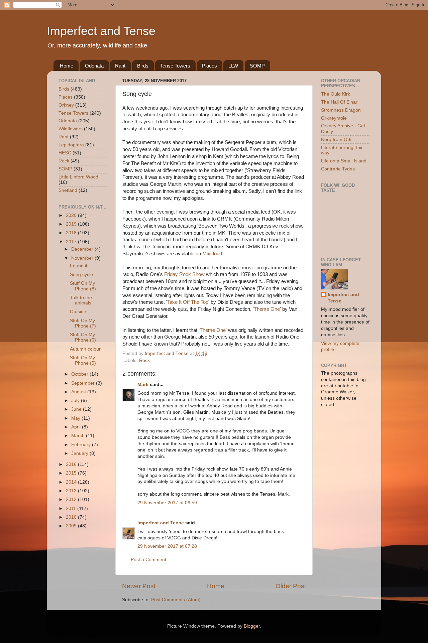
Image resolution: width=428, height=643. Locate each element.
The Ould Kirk (335, 94)
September (83, 383)
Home (66, 66)
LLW (233, 66)
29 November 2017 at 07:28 (167, 546)
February (81, 444)
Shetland (68, 190)
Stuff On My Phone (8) (83, 286)
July (76, 400)
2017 (72, 241)
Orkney (66, 105)
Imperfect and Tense (101, 31)
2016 (72, 464)
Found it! (79, 265)
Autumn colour (85, 349)
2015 (72, 473)
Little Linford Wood (78, 176)
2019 (72, 224)
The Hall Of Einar (339, 102)
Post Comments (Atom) (176, 599)
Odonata (94, 66)
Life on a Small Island (343, 160)
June (77, 409)
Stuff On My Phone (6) (83, 337)
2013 (72, 490)
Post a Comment (148, 559)
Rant (120, 66)
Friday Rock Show (184, 274)
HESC (65, 152)
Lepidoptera (71, 144)
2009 (72, 525)
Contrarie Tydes (338, 168)
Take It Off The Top (187, 302)
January (80, 453)
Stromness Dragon (341, 110)
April (76, 426)
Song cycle (81, 274)
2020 (72, 215)
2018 (72, 232)
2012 (72, 499)
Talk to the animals (81, 300)
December (83, 249)
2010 (72, 517)
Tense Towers (175, 66)
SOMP (257, 66)
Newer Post (138, 586)
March (78, 435)
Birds (142, 66)
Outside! (79, 311)
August (79, 391)
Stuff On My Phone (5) (83, 360)
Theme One (267, 309)
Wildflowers (71, 128)
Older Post (291, 586)
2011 (71, 508)
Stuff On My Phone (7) (83, 323)
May (76, 418)
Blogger (252, 626)
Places (209, 66)
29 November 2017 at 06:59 (167, 502)
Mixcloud (212, 253)
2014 (72, 482)
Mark (142, 384)
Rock (144, 360)
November (83, 258)
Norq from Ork (336, 139)
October (80, 374)
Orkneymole (334, 118)
